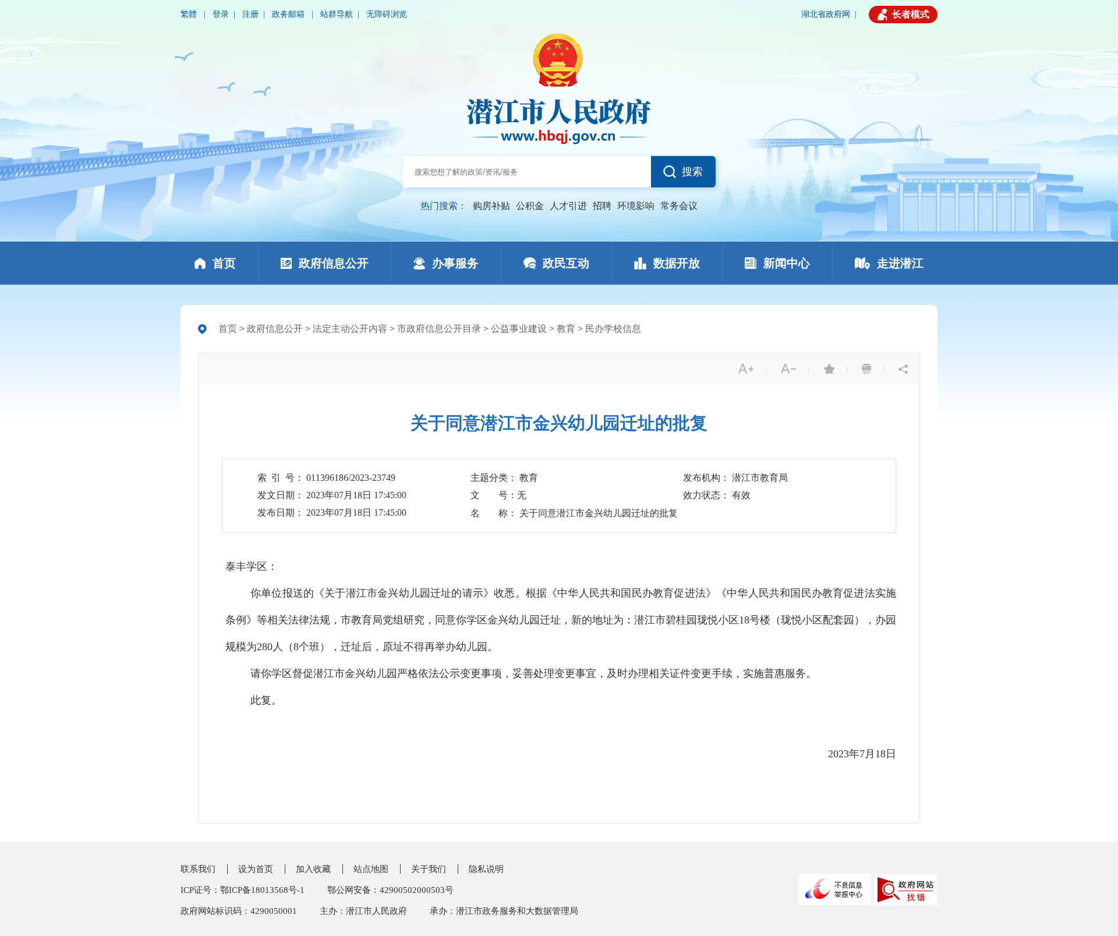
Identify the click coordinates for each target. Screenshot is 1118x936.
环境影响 (635, 206)
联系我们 (198, 869)
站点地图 (370, 869)
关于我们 (428, 869)
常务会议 (679, 206)
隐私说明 (486, 869)
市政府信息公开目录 (439, 329)
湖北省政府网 (825, 14)
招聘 (602, 206)
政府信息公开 (275, 329)
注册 (250, 14)
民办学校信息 (613, 329)
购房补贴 (491, 206)
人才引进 (568, 206)
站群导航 (336, 14)
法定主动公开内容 (350, 329)
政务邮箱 (289, 14)
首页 (227, 329)
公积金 (530, 206)
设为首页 (255, 869)
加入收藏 (313, 869)
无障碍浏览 (386, 14)
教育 (566, 329)
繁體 (190, 14)
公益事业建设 (519, 329)
